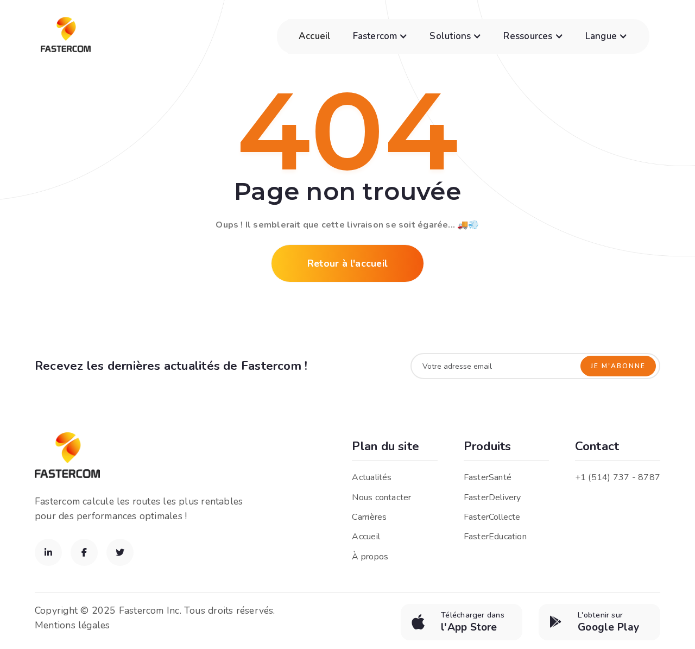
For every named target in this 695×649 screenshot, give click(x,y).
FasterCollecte (492, 517)
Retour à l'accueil (347, 263)
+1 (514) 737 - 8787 (617, 477)
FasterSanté (487, 477)
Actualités (371, 477)
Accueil (315, 36)
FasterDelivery (492, 497)
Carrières (369, 517)
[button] (380, 36)
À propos (370, 557)
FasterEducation (495, 537)
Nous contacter (381, 497)
